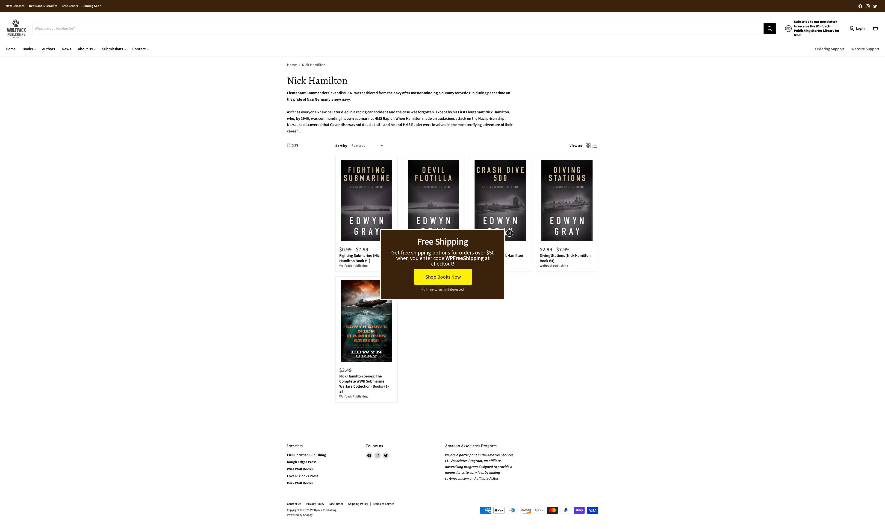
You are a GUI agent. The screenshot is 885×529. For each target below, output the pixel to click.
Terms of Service (383, 504)
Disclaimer (336, 504)
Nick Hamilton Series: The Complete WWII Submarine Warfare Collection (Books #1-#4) (364, 384)
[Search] (770, 28)
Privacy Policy (315, 504)
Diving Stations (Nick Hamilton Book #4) (565, 258)
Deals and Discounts (43, 6)
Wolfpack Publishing (353, 265)
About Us (85, 49)
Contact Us (294, 504)
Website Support (865, 49)
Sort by (341, 146)
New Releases (15, 6)
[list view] (595, 146)
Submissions (113, 49)
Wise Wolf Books (300, 469)
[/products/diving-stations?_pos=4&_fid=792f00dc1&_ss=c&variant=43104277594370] (567, 201)
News (66, 49)
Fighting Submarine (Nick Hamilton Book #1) (360, 258)
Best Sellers (70, 6)
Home (11, 49)
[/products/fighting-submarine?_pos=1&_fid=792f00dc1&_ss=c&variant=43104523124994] (366, 201)
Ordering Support (829, 49)
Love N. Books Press (302, 476)
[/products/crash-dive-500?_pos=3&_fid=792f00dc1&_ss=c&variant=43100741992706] (500, 201)
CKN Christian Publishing (306, 455)
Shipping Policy (358, 504)
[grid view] (588, 146)
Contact (139, 49)
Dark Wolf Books (300, 483)
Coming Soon (92, 6)
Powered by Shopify (300, 515)
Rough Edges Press (301, 462)
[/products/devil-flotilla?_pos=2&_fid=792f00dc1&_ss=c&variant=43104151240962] (433, 201)
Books (28, 49)
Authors (48, 49)
